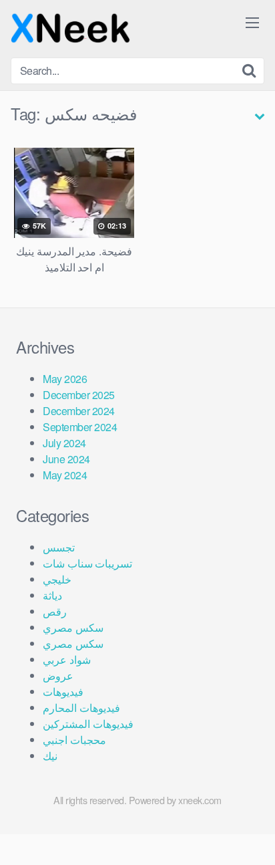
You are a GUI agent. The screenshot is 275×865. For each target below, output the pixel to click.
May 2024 (65, 475)
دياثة (52, 595)
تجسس (59, 547)
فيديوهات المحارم (81, 707)
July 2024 (64, 443)
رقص (55, 611)
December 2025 (79, 394)
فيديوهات (63, 691)
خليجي (57, 579)
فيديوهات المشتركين (88, 723)
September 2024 (80, 427)
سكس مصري (73, 627)
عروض (58, 675)
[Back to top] (251, 836)
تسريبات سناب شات (87, 563)
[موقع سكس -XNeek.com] (71, 29)
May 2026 (65, 378)
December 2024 (79, 410)
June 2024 (66, 459)
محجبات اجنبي (74, 739)
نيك (50, 755)
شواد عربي (67, 659)
